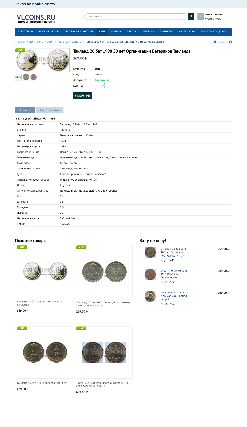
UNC (20, 50)
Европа (132, 31)
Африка (116, 31)
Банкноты (166, 31)
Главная (20, 41)
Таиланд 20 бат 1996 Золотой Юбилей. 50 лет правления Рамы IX (102, 384)
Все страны (25, 31)
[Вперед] (230, 42)
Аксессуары (187, 31)
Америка (148, 31)
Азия (102, 31)
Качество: (79, 69)
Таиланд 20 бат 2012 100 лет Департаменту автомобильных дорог (103, 304)
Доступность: (81, 80)
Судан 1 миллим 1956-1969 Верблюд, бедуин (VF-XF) (174, 274)
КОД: (76, 74)
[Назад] (215, 42)
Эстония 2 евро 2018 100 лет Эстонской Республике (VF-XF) (173, 252)
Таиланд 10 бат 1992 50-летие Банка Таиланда (39, 303)
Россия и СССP (49, 31)
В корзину (83, 96)
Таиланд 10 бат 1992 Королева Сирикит (41, 383)
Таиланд (62, 41)
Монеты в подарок (213, 31)
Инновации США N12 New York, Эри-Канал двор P (174, 296)
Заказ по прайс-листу (35, 3)
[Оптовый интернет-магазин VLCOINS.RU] (36, 18)
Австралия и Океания (79, 31)
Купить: (78, 85)
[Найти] (191, 16)
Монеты (76, 41)
